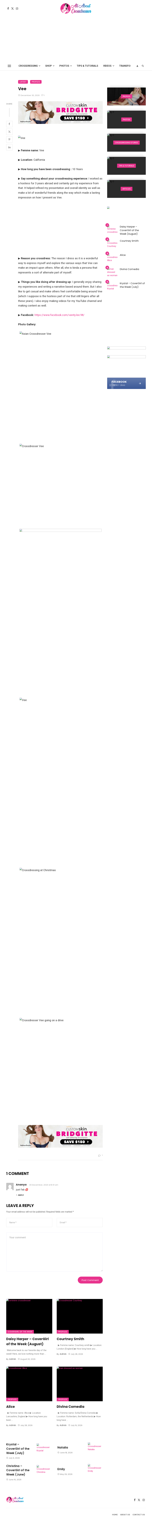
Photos (64, 65)
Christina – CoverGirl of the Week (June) (17, 1470)
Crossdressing (28, 65)
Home (115, 1515)
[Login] (137, 65)
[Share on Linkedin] (9, 147)
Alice (10, 1406)
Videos (107, 65)
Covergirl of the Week (20, 1331)
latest (23, 82)
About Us (125, 1515)
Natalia (62, 1448)
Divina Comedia (70, 1406)
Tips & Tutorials (87, 65)
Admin (12, 1359)
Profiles (36, 82)
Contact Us (139, 1515)
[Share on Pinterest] (9, 139)
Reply (21, 1195)
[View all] (126, 96)
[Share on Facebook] (9, 124)
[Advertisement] (76, 39)
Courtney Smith (70, 1339)
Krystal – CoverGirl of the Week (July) (17, 1448)
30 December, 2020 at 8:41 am (43, 1185)
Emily (61, 1469)
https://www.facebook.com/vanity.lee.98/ (59, 315)
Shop (48, 65)
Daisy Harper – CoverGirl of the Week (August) (27, 1341)
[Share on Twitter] (9, 132)
